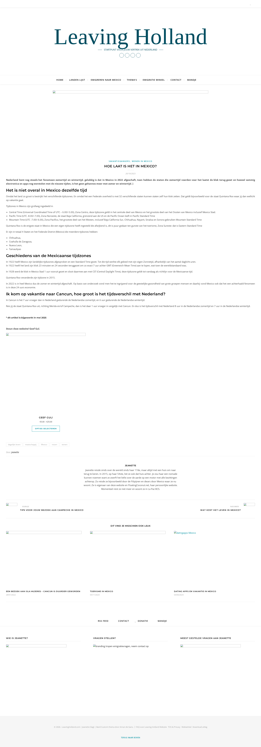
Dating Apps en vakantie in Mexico (195, 591)
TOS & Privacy (174, 727)
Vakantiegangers (119, 161)
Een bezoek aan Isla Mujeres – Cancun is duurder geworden (43, 591)
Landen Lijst (77, 79)
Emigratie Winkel (154, 79)
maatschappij (30, 444)
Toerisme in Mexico (101, 591)
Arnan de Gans (126, 727)
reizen (54, 444)
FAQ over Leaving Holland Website (151, 727)
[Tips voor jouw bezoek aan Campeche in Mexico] (11, 505)
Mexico (44, 444)
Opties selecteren (46, 429)
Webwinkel (186, 727)
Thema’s (132, 79)
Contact (176, 79)
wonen (64, 444)
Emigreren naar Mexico (106, 79)
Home (59, 79)
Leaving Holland (130, 36)
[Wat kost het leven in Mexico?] (249, 505)
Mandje (191, 79)
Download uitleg (200, 727)
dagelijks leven (14, 444)
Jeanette (15, 452)
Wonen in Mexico (142, 161)
